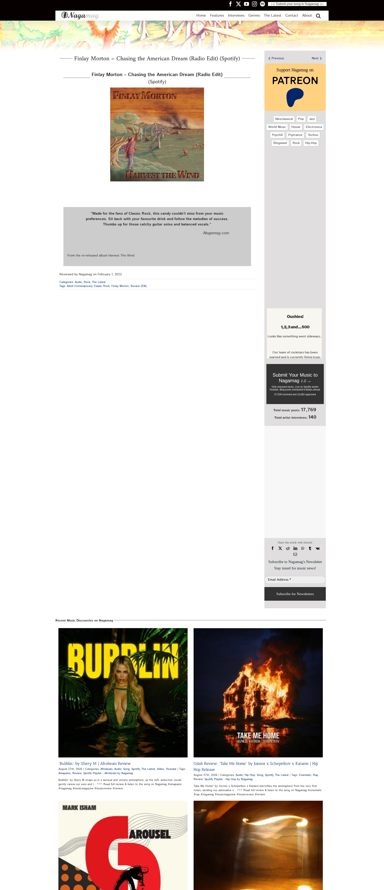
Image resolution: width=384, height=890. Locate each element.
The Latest (99, 282)
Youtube (171, 769)
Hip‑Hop (311, 143)
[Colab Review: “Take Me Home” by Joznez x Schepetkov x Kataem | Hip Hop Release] (258, 692)
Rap (315, 775)
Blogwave (280, 143)
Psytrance (295, 135)
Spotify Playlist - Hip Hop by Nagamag (228, 779)
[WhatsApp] (302, 548)
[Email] (295, 554)
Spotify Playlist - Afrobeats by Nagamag (108, 773)
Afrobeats (106, 769)
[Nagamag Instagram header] (256, 3)
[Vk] (318, 548)
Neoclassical (284, 119)
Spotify (135, 769)
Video (160, 769)
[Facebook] (272, 548)
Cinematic (305, 775)
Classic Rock (102, 286)
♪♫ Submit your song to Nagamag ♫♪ (297, 4)
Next (315, 58)
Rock (87, 282)
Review (76, 773)
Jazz (312, 119)
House (295, 127)
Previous (278, 58)
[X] (280, 548)
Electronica (314, 127)
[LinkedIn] (295, 548)
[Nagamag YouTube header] (248, 3)
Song (126, 769)
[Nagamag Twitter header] (240, 3)
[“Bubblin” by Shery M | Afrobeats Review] (123, 692)
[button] (318, 16)
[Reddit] (288, 548)
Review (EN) (139, 286)
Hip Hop (250, 775)
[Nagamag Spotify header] (264, 3)
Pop (301, 119)
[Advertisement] (294, 170)
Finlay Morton (120, 286)
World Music (277, 127)
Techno (313, 135)
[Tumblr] (310, 548)
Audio (78, 282)
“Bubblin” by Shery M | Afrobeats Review (94, 763)
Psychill (277, 135)
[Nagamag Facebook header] (232, 3)
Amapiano (64, 773)
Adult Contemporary (79, 286)
